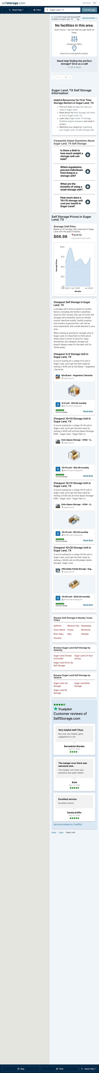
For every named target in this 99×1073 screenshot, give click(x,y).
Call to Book (87, 3)
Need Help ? (17, 10)
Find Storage (89, 10)
